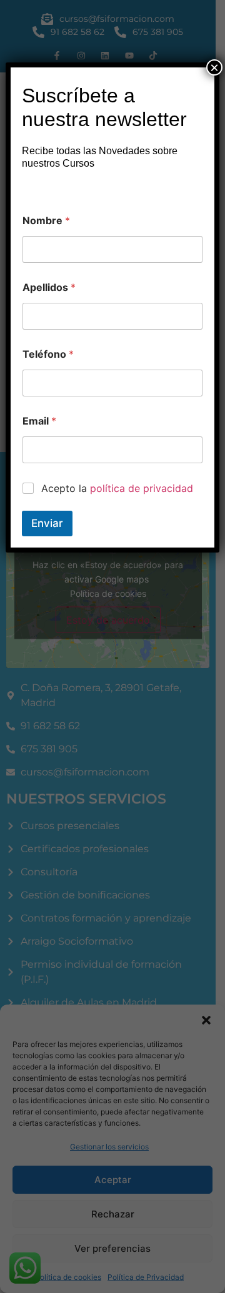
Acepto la (117, 488)
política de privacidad (141, 488)
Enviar (47, 523)
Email (39, 421)
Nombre (46, 221)
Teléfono (48, 354)
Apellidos (49, 287)
